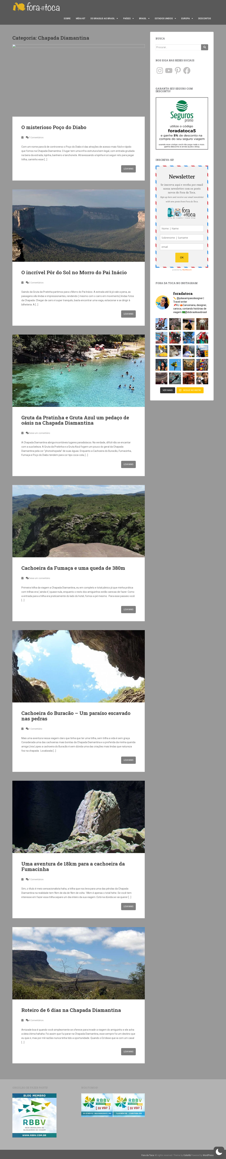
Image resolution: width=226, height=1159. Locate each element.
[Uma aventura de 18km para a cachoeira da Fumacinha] (78, 817)
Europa (185, 18)
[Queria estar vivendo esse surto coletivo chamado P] (189, 338)
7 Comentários (36, 137)
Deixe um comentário (39, 433)
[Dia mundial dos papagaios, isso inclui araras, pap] (175, 365)
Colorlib (187, 1155)
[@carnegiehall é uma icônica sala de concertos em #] (161, 378)
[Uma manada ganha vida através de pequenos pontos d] (189, 378)
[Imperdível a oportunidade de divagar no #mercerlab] (175, 378)
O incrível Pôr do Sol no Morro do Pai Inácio (74, 272)
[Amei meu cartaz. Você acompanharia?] (189, 365)
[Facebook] (187, 70)
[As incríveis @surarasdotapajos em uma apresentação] (161, 365)
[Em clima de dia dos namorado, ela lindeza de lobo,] (175, 351)
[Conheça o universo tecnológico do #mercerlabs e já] (202, 378)
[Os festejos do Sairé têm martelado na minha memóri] (202, 365)
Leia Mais (128, 169)
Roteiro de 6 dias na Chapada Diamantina (71, 1010)
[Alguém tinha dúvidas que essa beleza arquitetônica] (202, 324)
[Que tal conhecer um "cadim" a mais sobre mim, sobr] (189, 351)
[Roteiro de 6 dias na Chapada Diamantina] (78, 963)
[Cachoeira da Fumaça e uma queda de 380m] (78, 521)
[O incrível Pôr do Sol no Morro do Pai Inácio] (78, 225)
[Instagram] (160, 70)
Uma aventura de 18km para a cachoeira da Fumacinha (73, 866)
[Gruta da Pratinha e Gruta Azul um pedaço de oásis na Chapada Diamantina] (78, 371)
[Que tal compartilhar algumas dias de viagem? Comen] (202, 351)
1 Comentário (35, 728)
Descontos (204, 18)
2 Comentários (36, 282)
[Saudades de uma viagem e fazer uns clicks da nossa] (161, 324)
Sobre (67, 18)
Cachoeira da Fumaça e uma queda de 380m (73, 568)
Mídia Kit (80, 18)
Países (127, 18)
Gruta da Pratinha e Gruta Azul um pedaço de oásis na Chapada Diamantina (75, 420)
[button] (219, 1152)
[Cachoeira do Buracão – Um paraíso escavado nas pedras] (78, 666)
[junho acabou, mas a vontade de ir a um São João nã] (175, 338)
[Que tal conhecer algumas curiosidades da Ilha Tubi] (161, 351)
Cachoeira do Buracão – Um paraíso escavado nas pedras (75, 716)
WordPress (208, 1155)
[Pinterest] (178, 70)
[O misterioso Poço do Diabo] (78, 80)
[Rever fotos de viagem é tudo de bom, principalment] (161, 338)
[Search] (204, 47)
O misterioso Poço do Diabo (53, 127)
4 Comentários (36, 1020)
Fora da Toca (147, 1155)
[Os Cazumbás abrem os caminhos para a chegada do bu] (202, 338)
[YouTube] (169, 70)
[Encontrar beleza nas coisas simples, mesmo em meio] (175, 324)
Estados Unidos (164, 18)
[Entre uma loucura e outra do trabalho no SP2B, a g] (189, 324)
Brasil (142, 18)
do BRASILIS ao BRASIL (103, 18)
